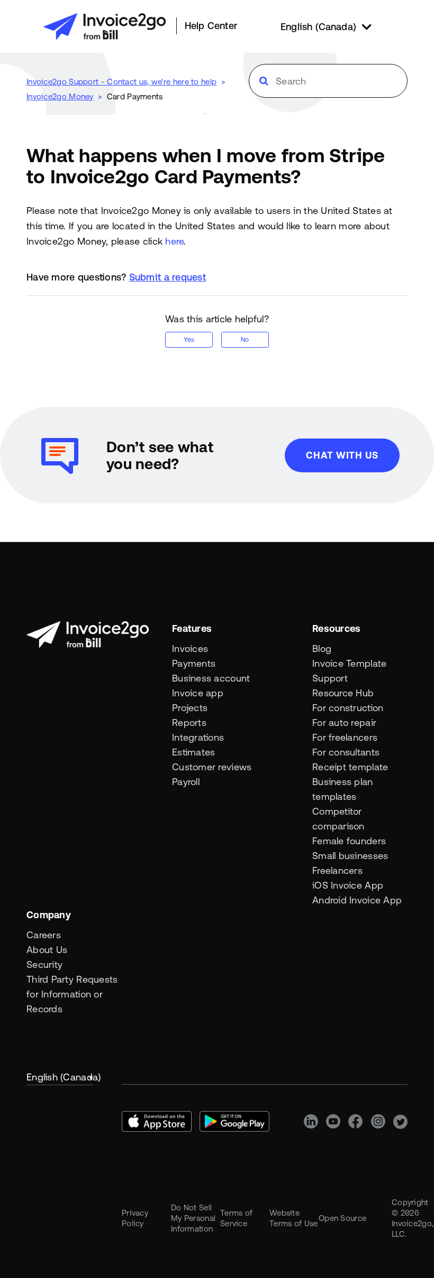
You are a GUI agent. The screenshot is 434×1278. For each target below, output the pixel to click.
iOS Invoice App (347, 885)
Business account (211, 678)
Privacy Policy (135, 1218)
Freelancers (337, 870)
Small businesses (350, 855)
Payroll (186, 781)
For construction (347, 707)
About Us (46, 949)
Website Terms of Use (293, 1218)
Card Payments (135, 96)
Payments (193, 663)
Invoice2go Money (60, 96)
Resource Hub (343, 692)
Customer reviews (211, 766)
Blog (321, 648)
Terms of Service (236, 1218)
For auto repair (344, 722)
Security (44, 964)
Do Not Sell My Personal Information (193, 1218)
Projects (189, 707)
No (245, 339)
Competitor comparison (338, 819)
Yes (189, 339)
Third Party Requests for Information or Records (71, 994)
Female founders (349, 840)
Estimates (193, 752)
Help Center (211, 25)
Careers (43, 934)
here (174, 241)
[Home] (104, 26)
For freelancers (344, 737)
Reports (189, 722)
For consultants (345, 752)
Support (330, 678)
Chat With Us (342, 455)
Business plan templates (342, 789)
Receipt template (350, 766)
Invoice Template (349, 663)
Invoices (190, 648)
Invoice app (197, 692)
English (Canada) (59, 1077)
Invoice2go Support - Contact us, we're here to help (121, 81)
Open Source (342, 1218)
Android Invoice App (357, 900)
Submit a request (167, 277)
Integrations (198, 737)
